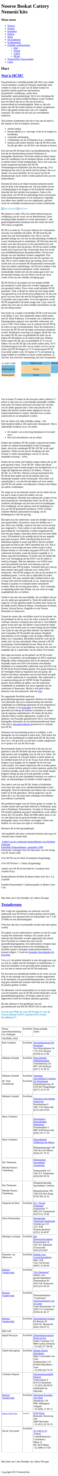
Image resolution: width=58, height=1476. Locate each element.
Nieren (17, 50)
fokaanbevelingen (21, 724)
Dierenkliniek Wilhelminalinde (41, 1059)
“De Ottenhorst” (41, 1272)
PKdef (17, 56)
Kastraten (12, 31)
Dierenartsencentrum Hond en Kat (43, 1336)
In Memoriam (14, 42)
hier (40, 691)
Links (10, 62)
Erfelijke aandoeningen (18, 45)
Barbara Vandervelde (8, 1271)
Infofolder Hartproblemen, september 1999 (22, 847)
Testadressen (11, 904)
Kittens (10, 34)
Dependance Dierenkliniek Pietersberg (40, 1122)
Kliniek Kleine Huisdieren (40, 1352)
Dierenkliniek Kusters (44, 1318)
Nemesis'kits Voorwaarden (20, 59)
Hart (16, 48)
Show (10, 37)
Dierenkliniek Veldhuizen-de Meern (43, 1141)
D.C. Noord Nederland (39, 1204)
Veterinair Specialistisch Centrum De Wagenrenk (44, 1078)
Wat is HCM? (12, 76)
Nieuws (11, 25)
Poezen (11, 28)
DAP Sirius (39, 1413)
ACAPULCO (40, 1431)
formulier (26, 707)
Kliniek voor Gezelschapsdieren (42, 1256)
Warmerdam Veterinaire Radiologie (44, 1219)
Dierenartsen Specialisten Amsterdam (39, 1162)
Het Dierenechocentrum (43, 1238)
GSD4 (17, 53)
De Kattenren (14, 39)
